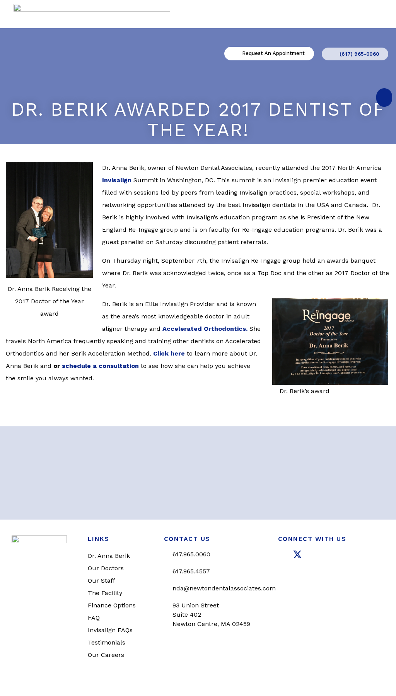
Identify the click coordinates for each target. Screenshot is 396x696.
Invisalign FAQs (110, 630)
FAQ (94, 617)
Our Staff (101, 580)
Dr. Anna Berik (109, 555)
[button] (384, 97)
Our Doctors (106, 568)
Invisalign (116, 180)
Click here (169, 353)
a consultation (115, 365)
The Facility (105, 593)
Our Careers (106, 654)
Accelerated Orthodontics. (205, 328)
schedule (76, 365)
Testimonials (106, 642)
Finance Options (112, 605)
